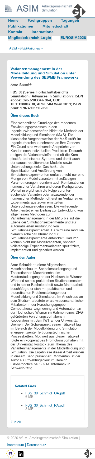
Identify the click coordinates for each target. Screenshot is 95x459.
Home (13, 20)
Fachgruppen (40, 20)
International (43, 32)
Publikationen (20, 26)
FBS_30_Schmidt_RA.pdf (45, 405)
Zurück (16, 422)
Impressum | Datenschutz (26, 445)
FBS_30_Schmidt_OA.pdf (45, 393)
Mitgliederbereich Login (29, 37)
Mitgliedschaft (55, 26)
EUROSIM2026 (73, 37)
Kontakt (15, 32)
